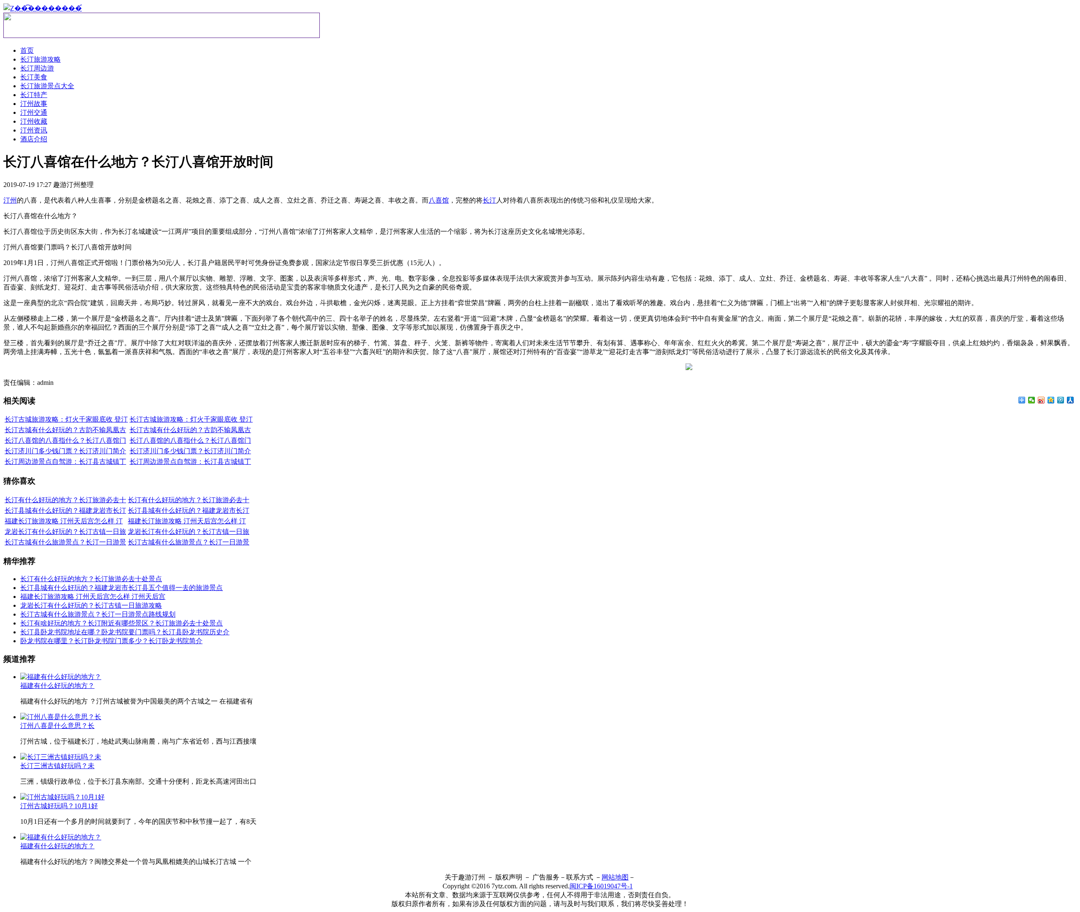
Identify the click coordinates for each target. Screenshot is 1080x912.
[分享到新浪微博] (1041, 400)
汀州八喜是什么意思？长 (57, 725)
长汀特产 (33, 94)
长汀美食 (33, 77)
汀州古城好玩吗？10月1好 (59, 805)
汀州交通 (33, 112)
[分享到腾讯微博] (1060, 400)
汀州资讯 (33, 130)
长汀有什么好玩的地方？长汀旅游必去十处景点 (91, 578)
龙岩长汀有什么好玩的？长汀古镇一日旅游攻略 (91, 605)
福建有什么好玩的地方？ (57, 685)
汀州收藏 (33, 121)
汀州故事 (33, 103)
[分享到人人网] (1070, 400)
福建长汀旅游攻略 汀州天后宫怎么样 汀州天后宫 (92, 596)
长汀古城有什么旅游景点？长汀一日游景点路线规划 (98, 614)
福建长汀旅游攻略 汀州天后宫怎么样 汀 (64, 521)
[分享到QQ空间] (1051, 400)
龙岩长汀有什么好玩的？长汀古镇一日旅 (65, 531)
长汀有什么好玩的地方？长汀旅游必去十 (65, 499)
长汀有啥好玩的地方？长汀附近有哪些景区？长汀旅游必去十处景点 (121, 623)
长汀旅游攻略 (40, 59)
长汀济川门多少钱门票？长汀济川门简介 (65, 451)
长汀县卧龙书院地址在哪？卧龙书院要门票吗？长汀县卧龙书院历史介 (125, 632)
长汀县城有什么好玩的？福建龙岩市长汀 (65, 510)
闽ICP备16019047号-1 (601, 886)
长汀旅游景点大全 (47, 85)
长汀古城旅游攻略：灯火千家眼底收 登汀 (66, 419)
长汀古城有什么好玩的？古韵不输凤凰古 (65, 429)
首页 (27, 50)
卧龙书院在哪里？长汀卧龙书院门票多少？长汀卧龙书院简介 (111, 640)
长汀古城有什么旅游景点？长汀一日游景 (65, 542)
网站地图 (615, 877)
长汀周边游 (37, 68)
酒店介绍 (33, 139)
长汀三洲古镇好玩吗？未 (57, 765)
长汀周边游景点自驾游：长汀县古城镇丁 (65, 461)
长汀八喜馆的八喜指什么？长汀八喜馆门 (65, 440)
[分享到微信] (1031, 400)
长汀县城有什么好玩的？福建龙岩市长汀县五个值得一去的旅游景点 (121, 587)
